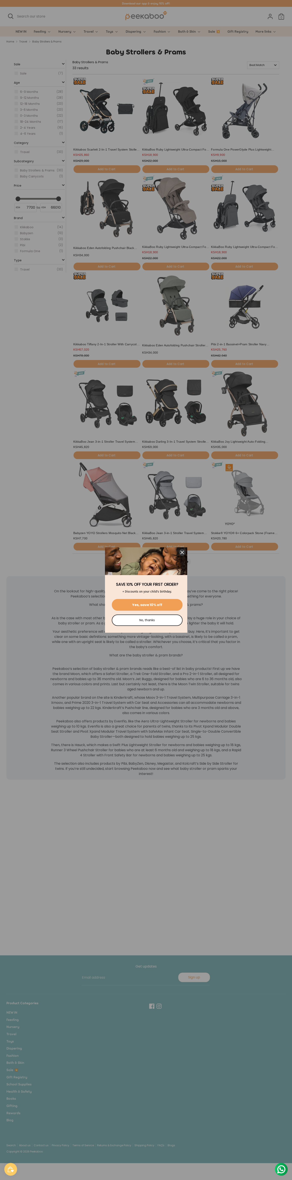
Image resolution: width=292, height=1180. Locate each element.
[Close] (182, 552)
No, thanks (147, 620)
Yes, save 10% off (147, 604)
